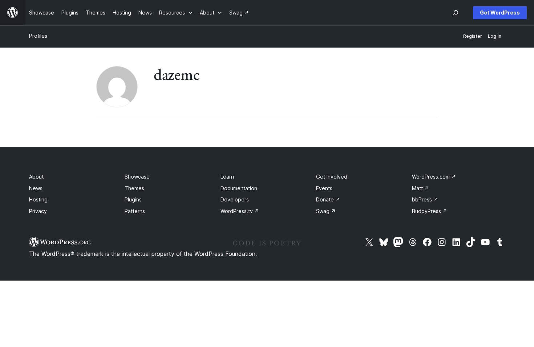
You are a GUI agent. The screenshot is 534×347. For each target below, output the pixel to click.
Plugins (133, 199)
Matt (420, 188)
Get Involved (331, 177)
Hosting (38, 199)
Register (472, 36)
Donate (328, 199)
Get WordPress (500, 12)
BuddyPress (429, 211)
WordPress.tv (240, 211)
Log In (494, 36)
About (36, 177)
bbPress (425, 199)
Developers (235, 199)
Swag (326, 211)
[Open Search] (455, 12)
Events (324, 188)
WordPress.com (434, 177)
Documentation (239, 188)
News (36, 188)
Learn (227, 177)
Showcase (137, 177)
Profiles (38, 36)
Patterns (135, 211)
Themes (134, 188)
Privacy (38, 211)
